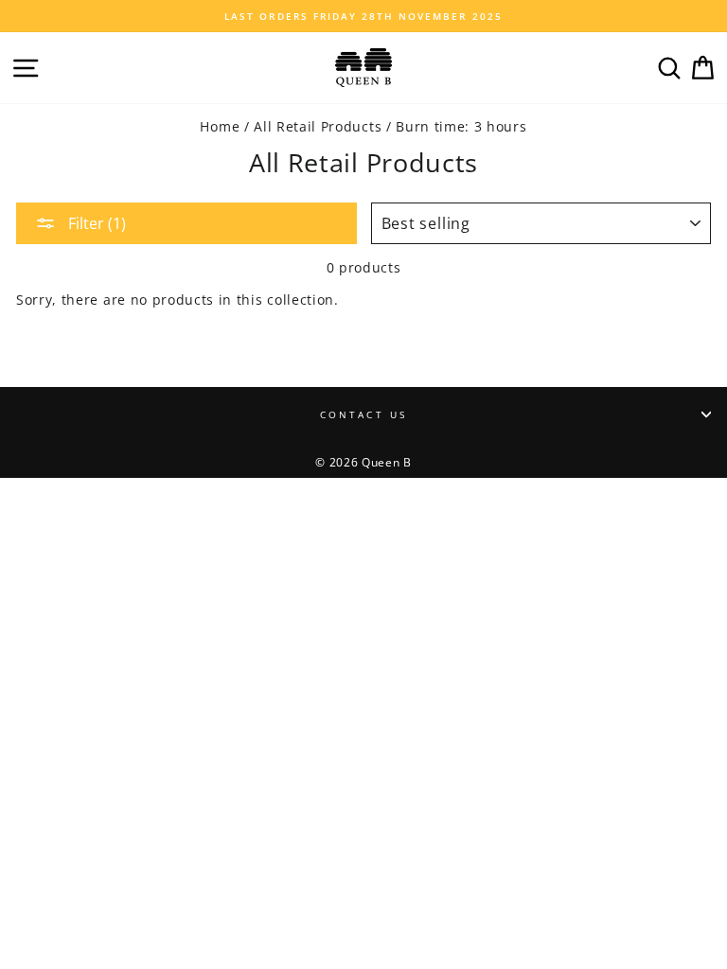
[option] (363, 16)
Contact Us (363, 414)
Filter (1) (95, 223)
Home (219, 126)
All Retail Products (317, 126)
